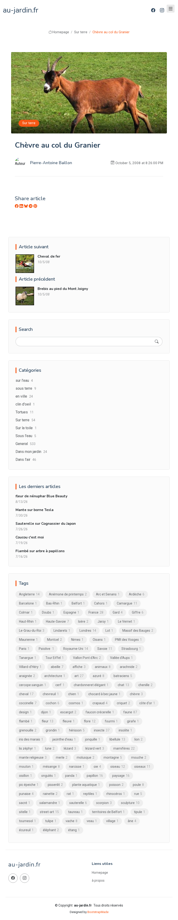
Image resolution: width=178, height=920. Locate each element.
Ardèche (136, 594)
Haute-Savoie (57, 621)
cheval (26, 694)
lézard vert (94, 748)
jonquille (92, 739)
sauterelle (78, 803)
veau (92, 821)
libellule (117, 739)
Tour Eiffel (54, 658)
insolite (125, 730)
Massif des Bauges (137, 630)
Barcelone (28, 603)
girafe (133, 721)
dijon (46, 712)
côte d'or (147, 703)
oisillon (25, 775)
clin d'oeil (25, 404)
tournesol (27, 821)
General (25, 444)
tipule (139, 812)
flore (89, 721)
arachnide (128, 667)
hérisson (77, 730)
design (25, 712)
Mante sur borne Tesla (35, 510)
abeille (57, 667)
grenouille (27, 730)
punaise (26, 794)
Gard (118, 612)
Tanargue (27, 658)
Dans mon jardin (31, 451)
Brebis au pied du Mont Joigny (63, 288)
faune (130, 712)
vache (71, 821)
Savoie (104, 649)
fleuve (69, 721)
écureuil (26, 830)
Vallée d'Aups (121, 658)
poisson (116, 785)
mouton (26, 766)
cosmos (76, 703)
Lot (109, 630)
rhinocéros (115, 794)
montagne (113, 757)
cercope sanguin (32, 685)
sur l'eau (24, 380)
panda (71, 775)
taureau (75, 812)
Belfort (78, 603)
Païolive (46, 649)
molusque (85, 757)
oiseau (117, 766)
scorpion (104, 803)
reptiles (90, 794)
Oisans (99, 639)
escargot (68, 712)
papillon (95, 775)
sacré (24, 803)
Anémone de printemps (68, 594)
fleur (47, 721)
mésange (51, 766)
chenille (145, 685)
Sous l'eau (26, 436)
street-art (49, 812)
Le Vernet (126, 621)
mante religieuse (33, 757)
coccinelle (27, 703)
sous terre (26, 388)
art (78, 676)
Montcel (54, 639)
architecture (54, 676)
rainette (50, 794)
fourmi (111, 721)
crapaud (100, 703)
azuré (98, 676)
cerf (59, 685)
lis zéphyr (27, 748)
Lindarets (62, 630)
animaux (103, 667)
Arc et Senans (108, 594)
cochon (52, 703)
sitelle (25, 812)
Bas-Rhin (54, 603)
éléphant (51, 830)
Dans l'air (26, 459)
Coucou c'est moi (30, 537)
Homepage (60, 32)
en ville (24, 396)
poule (138, 785)
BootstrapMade (97, 912)
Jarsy (103, 621)
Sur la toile (26, 428)
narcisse (76, 766)
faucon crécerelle (100, 712)
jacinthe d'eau (64, 739)
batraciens (123, 676)
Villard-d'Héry (30, 667)
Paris (24, 649)
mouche (138, 757)
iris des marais (31, 739)
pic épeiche (28, 785)
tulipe (50, 821)
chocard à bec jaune (104, 694)
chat (123, 685)
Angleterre (29, 594)
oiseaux (142, 766)
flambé (25, 721)
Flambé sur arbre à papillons (40, 551)
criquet (123, 703)
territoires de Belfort (108, 812)
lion (138, 739)
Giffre (137, 612)
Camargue (127, 603)
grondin (53, 730)
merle (61, 757)
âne (132, 821)
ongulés (48, 775)
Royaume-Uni (75, 649)
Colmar (26, 612)
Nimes (77, 639)
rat (70, 794)
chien (73, 694)
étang (74, 830)
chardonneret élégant (91, 685)
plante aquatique (86, 785)
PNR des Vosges (128, 639)
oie (97, 766)
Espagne (71, 612)
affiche (79, 667)
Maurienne (28, 639)
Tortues (25, 412)
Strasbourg (131, 649)
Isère (83, 621)
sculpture (130, 803)
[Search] (156, 341)
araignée (27, 676)
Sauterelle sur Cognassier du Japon (46, 523)
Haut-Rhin (28, 621)
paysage (121, 775)
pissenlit (55, 785)
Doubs (48, 612)
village (112, 821)
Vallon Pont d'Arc (87, 658)
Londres (87, 630)
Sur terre (80, 32)
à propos (98, 880)
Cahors (101, 603)
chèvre (136, 694)
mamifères (124, 748)
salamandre (49, 803)
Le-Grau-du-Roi (31, 630)
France (96, 612)
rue (138, 794)
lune (49, 748)
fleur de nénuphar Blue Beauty (41, 496)
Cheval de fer (49, 256)
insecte (101, 730)
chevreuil (51, 694)
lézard (70, 748)
